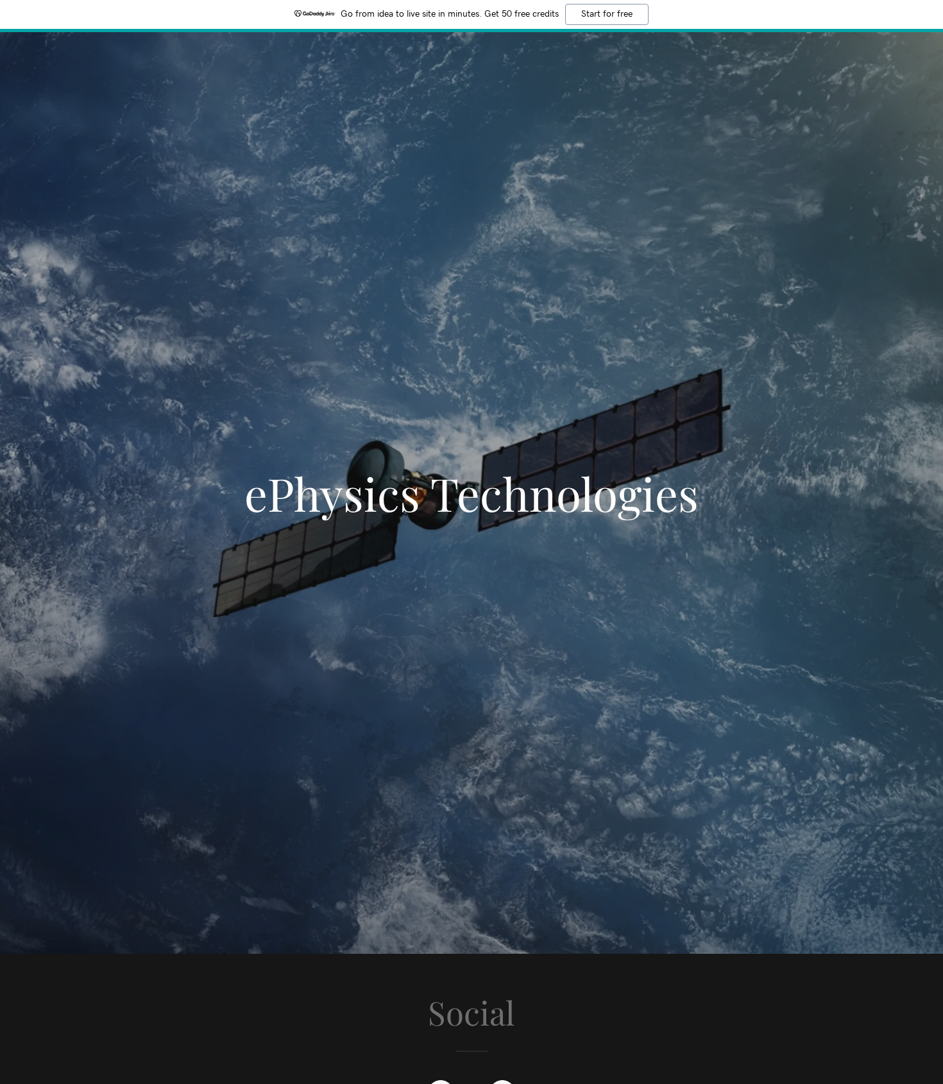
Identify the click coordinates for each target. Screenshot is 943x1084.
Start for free (607, 14)
